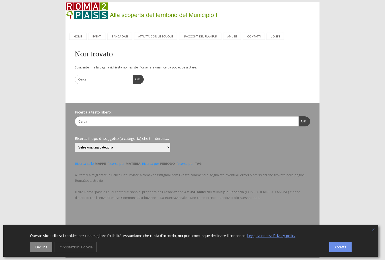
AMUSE (232, 36)
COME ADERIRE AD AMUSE (267, 192)
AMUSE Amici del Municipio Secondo (214, 192)
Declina (41, 247)
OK (136, 79)
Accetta (340, 247)
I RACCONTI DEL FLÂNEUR (200, 36)
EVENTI (97, 36)
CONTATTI (254, 36)
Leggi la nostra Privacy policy (271, 235)
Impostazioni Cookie (75, 247)
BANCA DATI (120, 36)
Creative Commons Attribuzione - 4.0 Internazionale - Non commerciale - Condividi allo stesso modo (183, 197)
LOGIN (275, 36)
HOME (78, 36)
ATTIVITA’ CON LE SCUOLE (155, 36)
